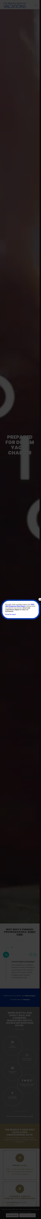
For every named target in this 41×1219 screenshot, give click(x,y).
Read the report (10, 614)
